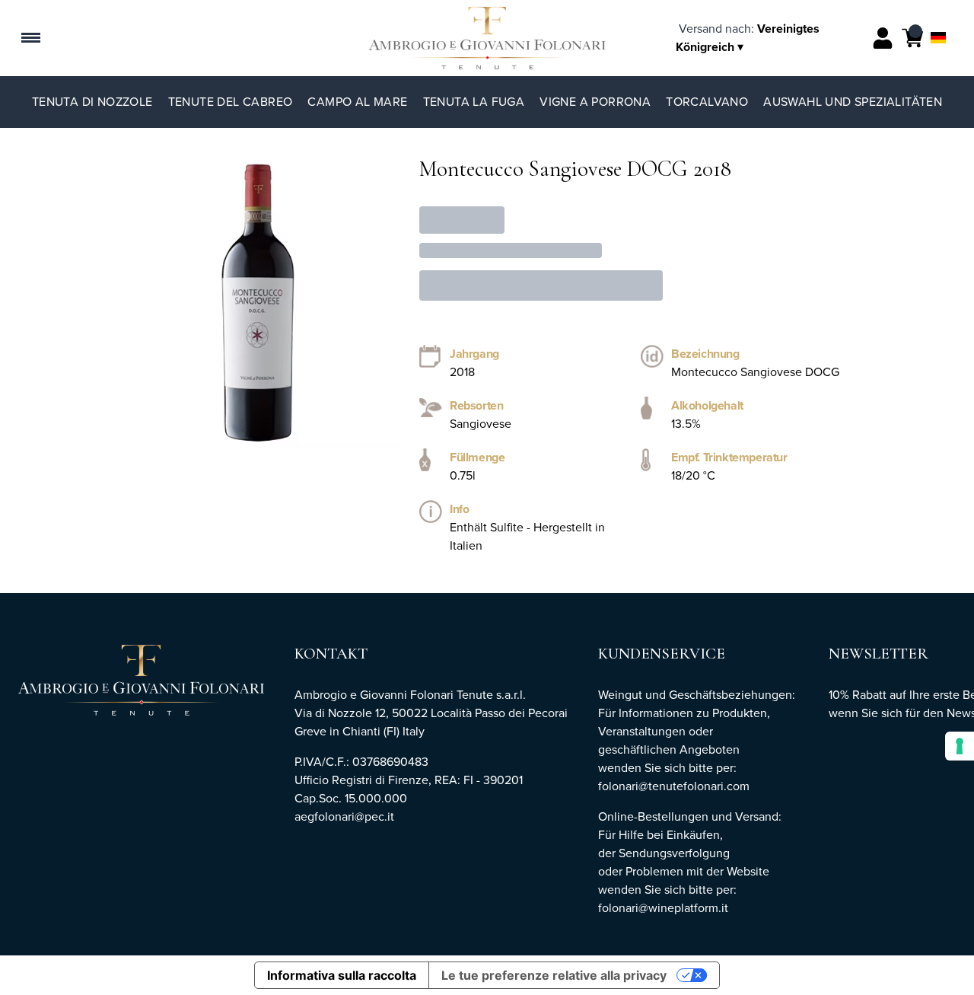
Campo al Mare (357, 101)
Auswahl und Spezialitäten (852, 101)
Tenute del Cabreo (230, 101)
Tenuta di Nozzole (92, 101)
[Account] (882, 38)
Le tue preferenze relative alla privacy (554, 975)
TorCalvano (707, 101)
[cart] (912, 38)
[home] (487, 38)
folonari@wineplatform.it (663, 908)
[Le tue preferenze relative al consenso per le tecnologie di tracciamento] (959, 746)
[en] (938, 18)
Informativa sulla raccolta (341, 975)
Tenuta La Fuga (474, 101)
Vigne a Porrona (595, 101)
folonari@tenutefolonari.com (674, 786)
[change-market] (748, 38)
